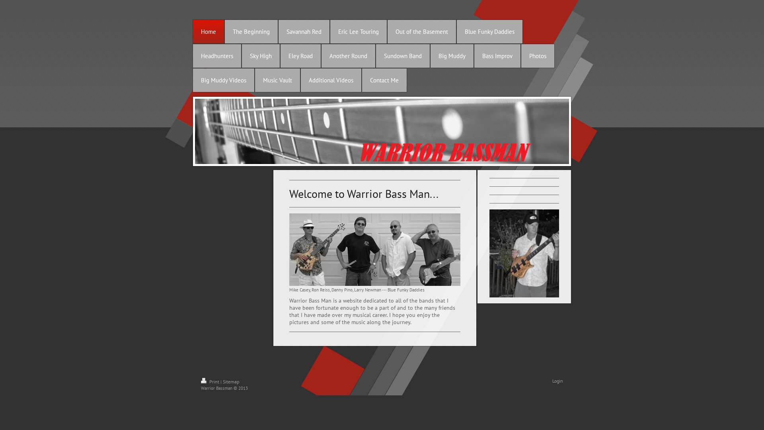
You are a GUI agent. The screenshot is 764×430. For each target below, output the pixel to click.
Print (214, 382)
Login (557, 381)
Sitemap (231, 382)
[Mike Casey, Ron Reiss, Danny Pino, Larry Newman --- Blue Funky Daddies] (374, 249)
